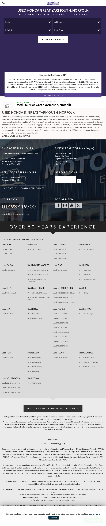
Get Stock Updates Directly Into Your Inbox (53, 408)
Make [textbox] (7, 22)
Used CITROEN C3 (59, 249)
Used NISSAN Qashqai (35, 318)
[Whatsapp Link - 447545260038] (78, 205)
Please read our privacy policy (53, 444)
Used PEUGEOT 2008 (60, 314)
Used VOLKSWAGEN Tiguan (11, 392)
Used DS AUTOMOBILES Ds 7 (38, 275)
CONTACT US (10, 188)
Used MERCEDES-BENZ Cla (62, 297)
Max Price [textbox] (58, 30)
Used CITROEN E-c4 (60, 258)
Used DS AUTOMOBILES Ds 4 (38, 270)
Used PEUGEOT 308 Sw (61, 332)
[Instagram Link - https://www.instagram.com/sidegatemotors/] (65, 205)
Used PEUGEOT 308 (60, 328)
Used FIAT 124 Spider (60, 270)
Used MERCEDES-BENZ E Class (64, 302)
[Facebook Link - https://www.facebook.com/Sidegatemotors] (58, 205)
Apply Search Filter (53, 39)
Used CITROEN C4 (59, 254)
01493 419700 (19, 206)
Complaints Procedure (32, 188)
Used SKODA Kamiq (34, 358)
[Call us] (3, 3)
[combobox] (28, 22)
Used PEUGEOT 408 (60, 337)
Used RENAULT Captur (86, 314)
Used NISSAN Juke (34, 314)
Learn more (94, 514)
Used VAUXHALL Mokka (87, 367)
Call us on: (16, 135)
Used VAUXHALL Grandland (88, 362)
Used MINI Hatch (8, 314)
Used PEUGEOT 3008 (60, 323)
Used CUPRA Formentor (87, 249)
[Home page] (53, 3)
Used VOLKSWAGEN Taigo (11, 388)
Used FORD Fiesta (85, 270)
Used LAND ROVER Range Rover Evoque (39, 298)
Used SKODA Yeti (34, 371)
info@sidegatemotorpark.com (15, 214)
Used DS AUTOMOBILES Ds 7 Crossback (38, 280)
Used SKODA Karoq (34, 362)
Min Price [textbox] (9, 30)
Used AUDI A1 (7, 249)
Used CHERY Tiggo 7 (35, 249)
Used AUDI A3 (7, 254)
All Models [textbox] (59, 22)
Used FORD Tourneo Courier (89, 279)
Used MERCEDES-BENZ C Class (64, 293)
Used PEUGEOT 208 (60, 318)
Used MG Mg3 (84, 293)
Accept (53, 517)
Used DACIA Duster (9, 270)
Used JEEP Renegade (9, 293)
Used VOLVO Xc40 (34, 383)
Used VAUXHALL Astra (86, 358)
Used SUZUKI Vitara (60, 358)
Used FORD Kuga (84, 275)
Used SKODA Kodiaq (35, 367)
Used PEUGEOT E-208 (61, 346)
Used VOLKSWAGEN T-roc (11, 383)
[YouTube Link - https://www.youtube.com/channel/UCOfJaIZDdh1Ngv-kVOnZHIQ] (72, 205)
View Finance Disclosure (53, 95)
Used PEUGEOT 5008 (60, 341)
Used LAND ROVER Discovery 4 (38, 293)
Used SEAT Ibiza (7, 358)
